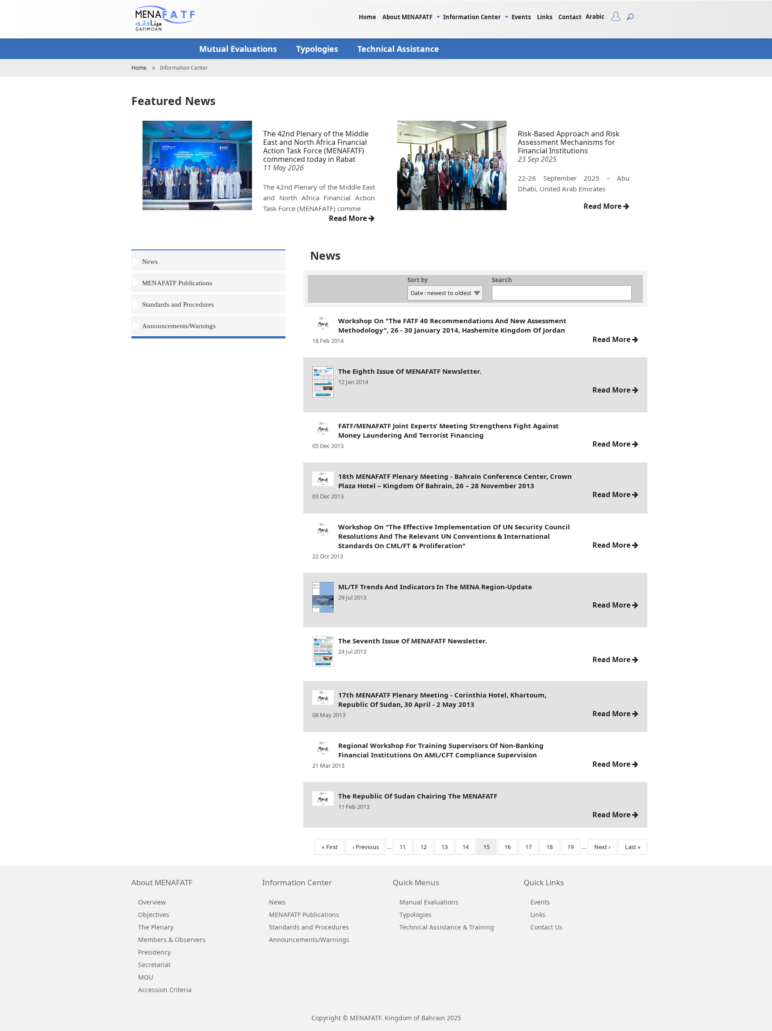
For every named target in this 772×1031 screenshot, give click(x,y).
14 (468, 847)
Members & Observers (172, 939)
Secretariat (154, 964)
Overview (152, 902)
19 (573, 847)
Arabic (595, 17)
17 (531, 847)
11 (405, 847)
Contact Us (546, 927)
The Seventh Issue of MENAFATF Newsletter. (412, 640)
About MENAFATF (407, 17)
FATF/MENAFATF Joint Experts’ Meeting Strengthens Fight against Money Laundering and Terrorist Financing (448, 430)
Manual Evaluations (428, 902)
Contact (570, 17)
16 (510, 847)
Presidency (154, 952)
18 (552, 847)
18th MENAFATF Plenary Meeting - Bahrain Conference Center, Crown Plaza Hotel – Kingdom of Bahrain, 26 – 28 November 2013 (455, 481)
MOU (145, 977)
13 (447, 847)
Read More (349, 218)
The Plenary (155, 927)
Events (521, 17)
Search (502, 280)
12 (426, 847)
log (619, 18)
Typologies (318, 48)
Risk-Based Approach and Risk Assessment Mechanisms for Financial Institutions (569, 142)
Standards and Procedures (178, 304)
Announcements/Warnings (179, 326)
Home (367, 17)
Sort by (417, 280)
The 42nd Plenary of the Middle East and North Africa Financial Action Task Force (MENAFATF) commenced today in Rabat (316, 147)
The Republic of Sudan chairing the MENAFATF (417, 795)
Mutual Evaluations (239, 48)
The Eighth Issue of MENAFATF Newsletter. (410, 371)
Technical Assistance (399, 48)
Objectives (153, 914)
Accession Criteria (165, 989)
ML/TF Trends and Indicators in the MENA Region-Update (435, 586)
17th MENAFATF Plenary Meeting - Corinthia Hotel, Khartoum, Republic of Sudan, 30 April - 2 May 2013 (442, 699)
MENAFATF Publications (177, 283)
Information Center (472, 17)
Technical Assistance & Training (446, 927)
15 (489, 849)
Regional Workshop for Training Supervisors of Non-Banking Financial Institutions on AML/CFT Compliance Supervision (441, 750)
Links (544, 17)
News (150, 261)
